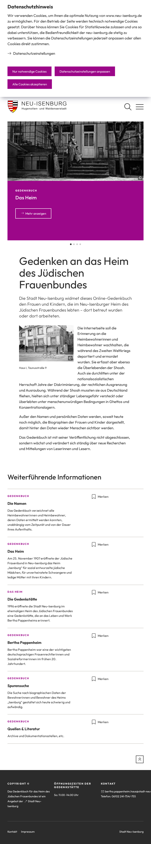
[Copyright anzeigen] (140, 177)
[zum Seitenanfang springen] (140, 759)
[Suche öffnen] (128, 107)
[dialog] (75, 48)
